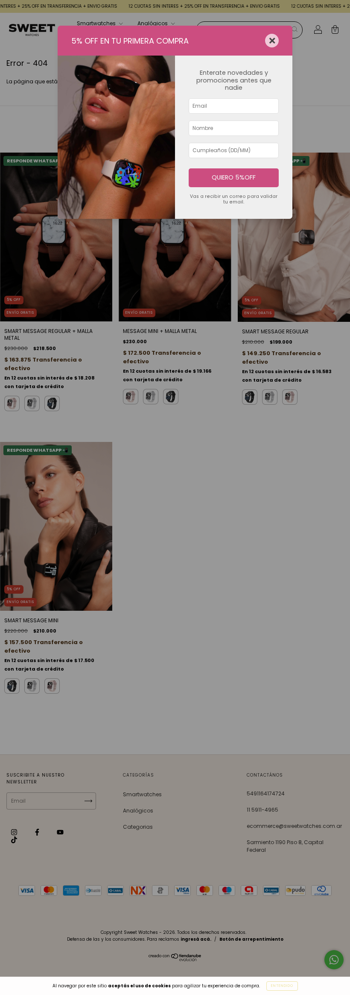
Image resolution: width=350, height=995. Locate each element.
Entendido (282, 985)
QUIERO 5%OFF (234, 177)
